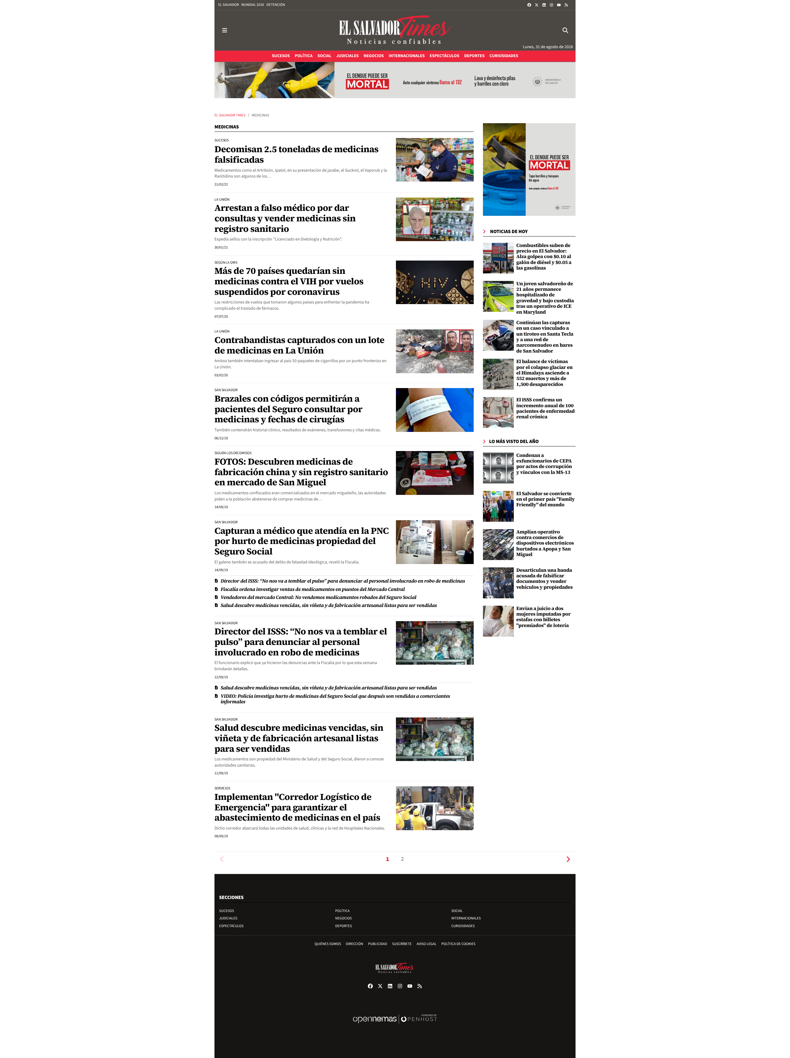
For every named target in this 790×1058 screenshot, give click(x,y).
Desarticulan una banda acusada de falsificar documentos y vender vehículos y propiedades (544, 579)
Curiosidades (463, 926)
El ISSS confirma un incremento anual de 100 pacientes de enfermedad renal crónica (545, 408)
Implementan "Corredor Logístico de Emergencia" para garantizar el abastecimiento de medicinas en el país (297, 807)
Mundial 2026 (252, 4)
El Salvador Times (230, 115)
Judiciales (228, 918)
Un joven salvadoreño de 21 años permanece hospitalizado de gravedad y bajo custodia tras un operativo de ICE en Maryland (545, 298)
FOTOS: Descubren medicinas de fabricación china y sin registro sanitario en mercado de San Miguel (301, 471)
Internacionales (466, 918)
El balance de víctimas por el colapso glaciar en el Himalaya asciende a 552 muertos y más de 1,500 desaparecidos (544, 373)
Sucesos (226, 911)
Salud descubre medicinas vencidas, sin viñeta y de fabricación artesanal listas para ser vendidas (329, 605)
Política (342, 911)
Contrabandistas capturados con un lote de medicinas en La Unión (299, 345)
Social (457, 911)
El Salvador (228, 4)
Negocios (343, 918)
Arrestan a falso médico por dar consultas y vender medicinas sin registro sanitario (285, 218)
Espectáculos (231, 926)
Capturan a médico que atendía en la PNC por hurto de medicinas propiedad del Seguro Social (301, 541)
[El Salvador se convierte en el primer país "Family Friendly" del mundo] (498, 506)
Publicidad (377, 944)
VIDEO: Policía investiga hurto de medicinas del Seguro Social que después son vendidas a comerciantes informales (335, 699)
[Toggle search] (565, 30)
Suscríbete (402, 944)
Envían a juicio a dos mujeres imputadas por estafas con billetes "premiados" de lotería (543, 617)
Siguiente (568, 859)
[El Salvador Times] (395, 30)
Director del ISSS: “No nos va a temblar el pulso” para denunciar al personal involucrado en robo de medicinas (343, 581)
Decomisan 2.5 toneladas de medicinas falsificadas (296, 154)
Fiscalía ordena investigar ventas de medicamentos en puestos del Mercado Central (313, 589)
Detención (275, 4)
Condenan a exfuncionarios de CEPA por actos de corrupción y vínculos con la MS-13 (544, 464)
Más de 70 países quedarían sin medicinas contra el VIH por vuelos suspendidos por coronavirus (289, 281)
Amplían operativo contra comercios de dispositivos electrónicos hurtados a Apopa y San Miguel (545, 543)
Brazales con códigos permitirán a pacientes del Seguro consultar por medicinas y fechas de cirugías (288, 408)
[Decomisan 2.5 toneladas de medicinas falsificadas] (435, 159)
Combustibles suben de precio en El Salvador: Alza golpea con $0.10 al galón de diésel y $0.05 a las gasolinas (544, 257)
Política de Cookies (458, 944)
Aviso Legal (426, 944)
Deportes (343, 926)
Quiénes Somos (327, 944)
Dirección (354, 944)
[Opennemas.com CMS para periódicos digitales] (395, 1025)
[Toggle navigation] (224, 30)
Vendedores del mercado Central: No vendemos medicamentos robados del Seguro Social (318, 597)
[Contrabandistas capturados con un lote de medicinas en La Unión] (435, 351)
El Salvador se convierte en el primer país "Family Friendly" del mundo (545, 499)
